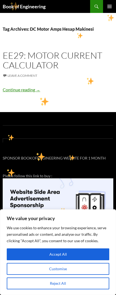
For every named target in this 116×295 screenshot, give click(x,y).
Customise (58, 268)
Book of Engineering (24, 6)
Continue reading (21, 89)
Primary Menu (109, 6)
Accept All (58, 254)
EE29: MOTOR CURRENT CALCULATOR (52, 60)
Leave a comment (22, 76)
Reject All (58, 283)
